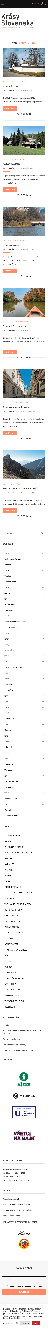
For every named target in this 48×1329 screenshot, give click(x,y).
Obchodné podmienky (11, 1199)
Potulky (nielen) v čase (11, 1039)
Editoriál (6, 1025)
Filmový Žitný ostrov (14, 326)
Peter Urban (13, 492)
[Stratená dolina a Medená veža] (24, 464)
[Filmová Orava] (24, 221)
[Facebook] (32, 6)
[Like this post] (18, 114)
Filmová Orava (11, 244)
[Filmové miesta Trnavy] (24, 383)
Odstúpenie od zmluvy (11, 1215)
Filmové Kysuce (11, 163)
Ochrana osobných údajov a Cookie (16, 1204)
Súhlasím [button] (36, 1323)
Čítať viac (8, 109)
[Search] (45, 4)
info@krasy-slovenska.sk (19, 1180)
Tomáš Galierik (14, 90)
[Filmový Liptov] (24, 62)
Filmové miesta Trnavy (16, 407)
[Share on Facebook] (21, 114)
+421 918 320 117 (16, 1176)
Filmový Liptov (11, 86)
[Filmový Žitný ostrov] (24, 302)
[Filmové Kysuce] (24, 140)
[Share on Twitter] (24, 114)
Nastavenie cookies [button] (11, 1323)
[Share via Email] (30, 114)
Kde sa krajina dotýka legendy (14, 1045)
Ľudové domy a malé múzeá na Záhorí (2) (19, 1050)
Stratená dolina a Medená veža (20, 488)
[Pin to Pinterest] (27, 114)
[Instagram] (35, 6)
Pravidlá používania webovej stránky (17, 1210)
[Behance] (38, 6)
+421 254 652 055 (17, 1173)
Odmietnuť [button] (25, 1323)
